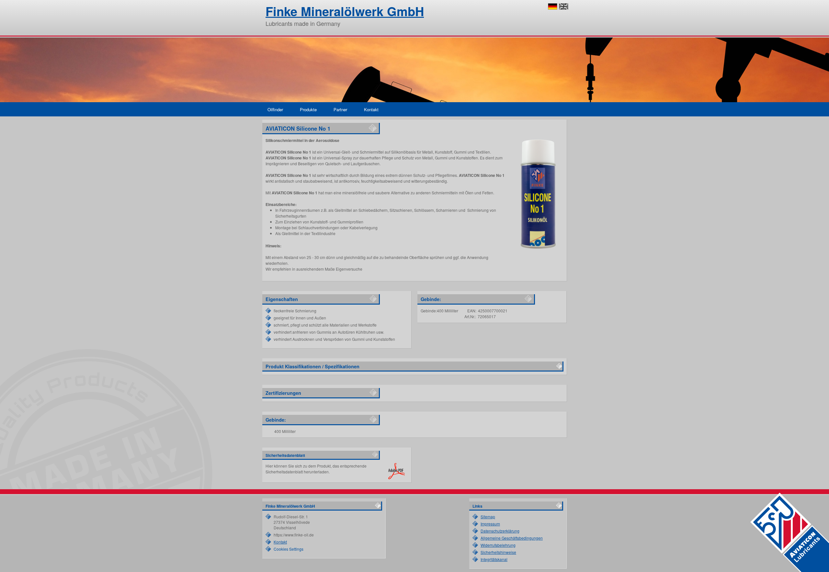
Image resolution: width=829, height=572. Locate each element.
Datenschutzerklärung (500, 531)
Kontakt (371, 109)
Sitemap (488, 516)
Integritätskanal (494, 559)
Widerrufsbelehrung (498, 545)
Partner (340, 109)
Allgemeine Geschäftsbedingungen (512, 538)
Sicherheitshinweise (498, 552)
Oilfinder (275, 109)
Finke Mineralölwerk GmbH (345, 11)
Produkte (308, 109)
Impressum (490, 523)
